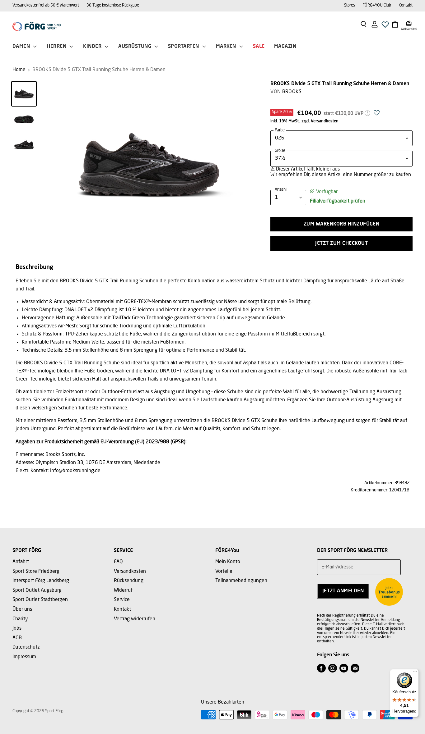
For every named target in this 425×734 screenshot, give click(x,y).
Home (19, 69)
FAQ (118, 561)
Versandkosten (325, 121)
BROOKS (292, 91)
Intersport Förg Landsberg (40, 580)
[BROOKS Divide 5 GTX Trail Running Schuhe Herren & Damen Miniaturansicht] (24, 94)
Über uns (22, 609)
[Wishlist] (385, 26)
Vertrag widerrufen (134, 619)
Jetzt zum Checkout (341, 243)
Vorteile (223, 571)
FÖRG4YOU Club (376, 5)
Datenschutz (26, 647)
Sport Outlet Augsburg (37, 590)
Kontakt (406, 5)
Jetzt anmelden (343, 591)
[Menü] (415, 673)
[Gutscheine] (409, 24)
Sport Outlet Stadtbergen (40, 599)
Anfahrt (20, 561)
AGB (17, 638)
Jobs (16, 628)
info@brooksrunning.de (75, 470)
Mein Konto (227, 561)
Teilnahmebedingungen (241, 580)
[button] (377, 114)
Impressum (24, 656)
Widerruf (123, 590)
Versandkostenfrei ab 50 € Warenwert (45, 5)
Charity (20, 619)
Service (122, 599)
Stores (349, 5)
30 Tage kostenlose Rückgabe (112, 5)
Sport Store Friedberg (35, 571)
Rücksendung (128, 580)
